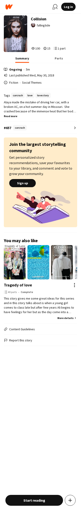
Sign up (22, 183)
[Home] (27, 7)
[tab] (22, 60)
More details (65, 318)
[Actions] (74, 285)
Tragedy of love (18, 285)
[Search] (55, 6)
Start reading (34, 500)
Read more (10, 116)
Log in (68, 7)
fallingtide (43, 25)
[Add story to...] (70, 500)
